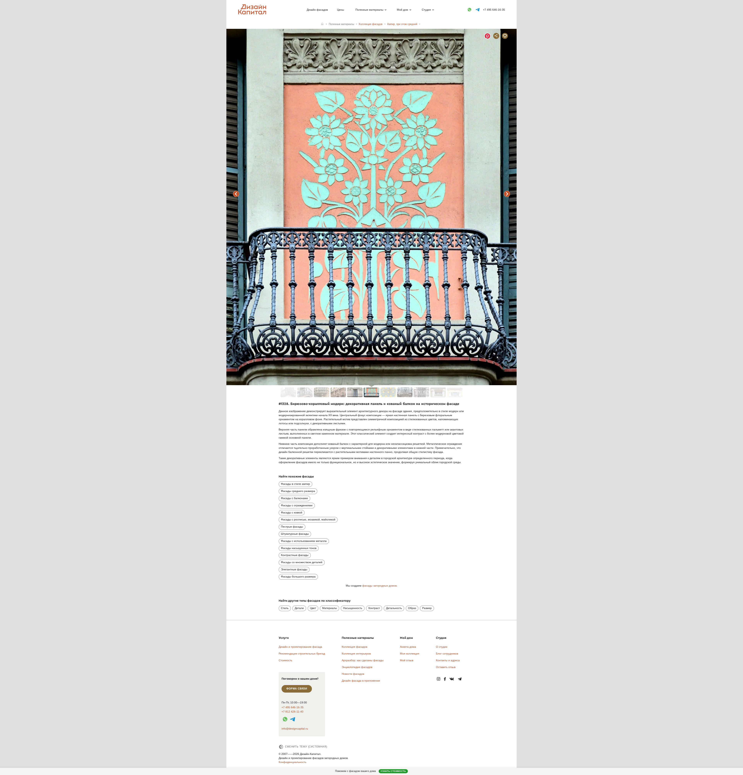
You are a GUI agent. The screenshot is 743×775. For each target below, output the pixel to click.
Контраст (374, 608)
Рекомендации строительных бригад (302, 653)
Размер (427, 608)
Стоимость (285, 660)
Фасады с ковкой (291, 512)
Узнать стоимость (393, 771)
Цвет (313, 608)
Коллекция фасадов (354, 646)
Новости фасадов (353, 673)
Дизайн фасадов (317, 9)
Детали (299, 608)
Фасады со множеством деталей (301, 562)
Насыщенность (352, 608)
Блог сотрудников (447, 653)
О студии (441, 646)
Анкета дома (408, 646)
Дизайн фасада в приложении (361, 680)
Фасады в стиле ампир (295, 483)
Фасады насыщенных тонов (298, 548)
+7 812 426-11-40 (292, 711)
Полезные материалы (369, 9)
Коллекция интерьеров (356, 653)
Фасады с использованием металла (304, 540)
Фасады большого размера (298, 576)
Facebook (445, 679)
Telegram (459, 679)
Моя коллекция (409, 653)
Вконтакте (452, 679)
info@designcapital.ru (295, 728)
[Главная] (322, 24)
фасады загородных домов (379, 585)
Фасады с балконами (294, 498)
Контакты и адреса (448, 660)
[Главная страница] (253, 13)
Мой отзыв (406, 660)
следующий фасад (507, 194)
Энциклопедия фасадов (357, 667)
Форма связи (296, 688)
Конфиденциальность (292, 762)
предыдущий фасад (236, 194)
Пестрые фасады (292, 526)
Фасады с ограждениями (296, 505)
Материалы (329, 608)
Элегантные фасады (294, 569)
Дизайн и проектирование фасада (300, 646)
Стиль (284, 608)
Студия (426, 9)
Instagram (438, 679)
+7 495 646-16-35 (494, 9)
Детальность (394, 608)
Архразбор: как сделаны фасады (362, 660)
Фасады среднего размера (298, 491)
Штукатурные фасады (295, 533)
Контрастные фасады (294, 555)
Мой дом (402, 9)
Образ (412, 608)
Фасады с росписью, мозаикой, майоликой (308, 519)
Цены (340, 9)
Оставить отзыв (445, 667)
